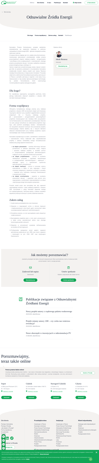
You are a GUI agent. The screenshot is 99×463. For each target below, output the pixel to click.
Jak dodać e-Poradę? (7, 428)
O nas (49, 2)
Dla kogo (30, 35)
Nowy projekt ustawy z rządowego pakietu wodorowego (49, 311)
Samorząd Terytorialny (62, 432)
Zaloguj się (8, 447)
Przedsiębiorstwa (40, 420)
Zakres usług (52, 35)
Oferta (33, 3)
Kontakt (65, 2)
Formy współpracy (6, 430)
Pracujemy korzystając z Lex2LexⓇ (48, 449)
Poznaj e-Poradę (6, 426)
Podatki (36, 444)
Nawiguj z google (8, 391)
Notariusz (37, 436)
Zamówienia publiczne (40, 432)
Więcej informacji (44, 454)
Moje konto (77, 2)
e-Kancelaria (91, 2)
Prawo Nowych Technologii (42, 428)
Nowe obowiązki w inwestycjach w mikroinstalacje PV (48, 333)
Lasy (57, 440)
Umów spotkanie (68, 280)
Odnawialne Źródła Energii (41, 430)
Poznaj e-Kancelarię (7, 424)
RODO (36, 434)
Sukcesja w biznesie (40, 426)
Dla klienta (40, 2)
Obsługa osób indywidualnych (86, 424)
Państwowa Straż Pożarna (63, 436)
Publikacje (57, 2)
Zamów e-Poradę (87, 373)
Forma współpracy (40, 35)
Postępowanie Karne (40, 445)
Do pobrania (4, 432)
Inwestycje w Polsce (40, 424)
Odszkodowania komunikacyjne (43, 440)
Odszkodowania (38, 438)
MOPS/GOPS (60, 434)
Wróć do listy (7, 12)
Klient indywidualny (85, 420)
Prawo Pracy (38, 442)
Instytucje (59, 420)
